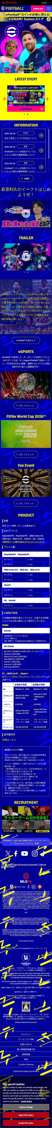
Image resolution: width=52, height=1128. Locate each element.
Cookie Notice (26, 1101)
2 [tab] (30, 272)
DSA (26, 1059)
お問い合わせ (26, 1044)
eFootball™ (12, 8)
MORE (26, 178)
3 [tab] (32, 228)
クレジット (26, 1034)
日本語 (44, 3)
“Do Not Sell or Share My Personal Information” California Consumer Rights (23, 865)
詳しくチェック (27, 405)
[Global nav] (48, 8)
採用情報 (26, 1054)
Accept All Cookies (26, 1123)
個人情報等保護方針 (26, 1049)
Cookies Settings (26, 1064)
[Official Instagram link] (35, 854)
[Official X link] (8, 853)
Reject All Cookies (26, 1115)
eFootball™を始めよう (26, 340)
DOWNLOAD (38, 8)
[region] (26, 1101)
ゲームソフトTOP (26, 1039)
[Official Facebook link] (16, 854)
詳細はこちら (9, 739)
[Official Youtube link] (24, 853)
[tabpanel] (26, 213)
